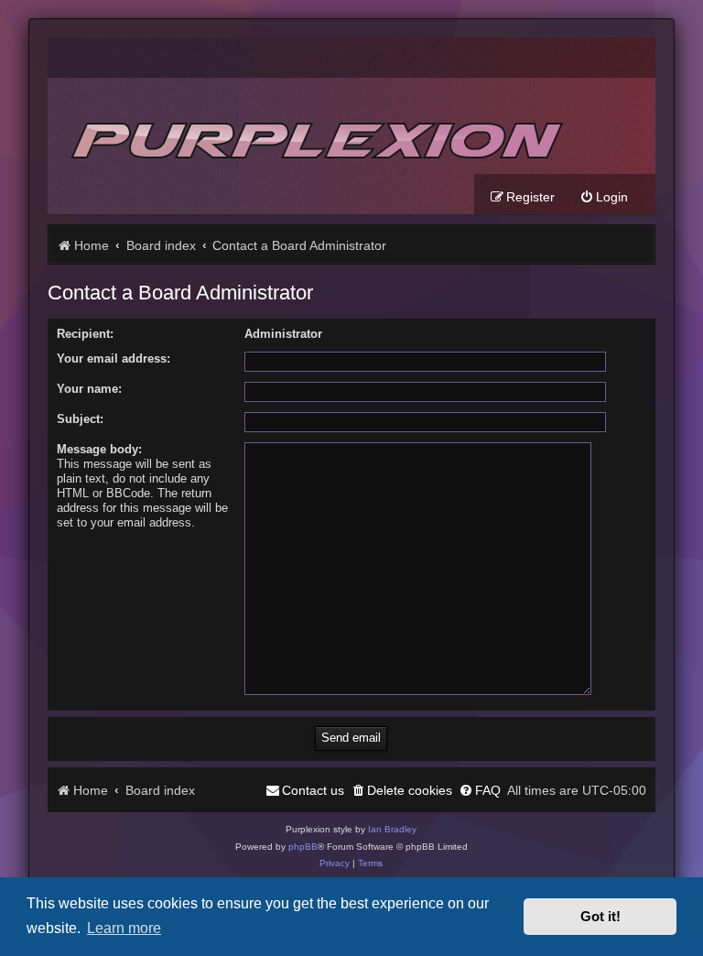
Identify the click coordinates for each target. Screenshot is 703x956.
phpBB (303, 847)
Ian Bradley (392, 829)
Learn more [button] (124, 927)
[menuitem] (603, 197)
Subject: (80, 419)
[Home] (314, 126)
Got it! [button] (600, 916)
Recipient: (85, 334)
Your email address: (113, 358)
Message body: (99, 449)
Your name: (89, 389)
